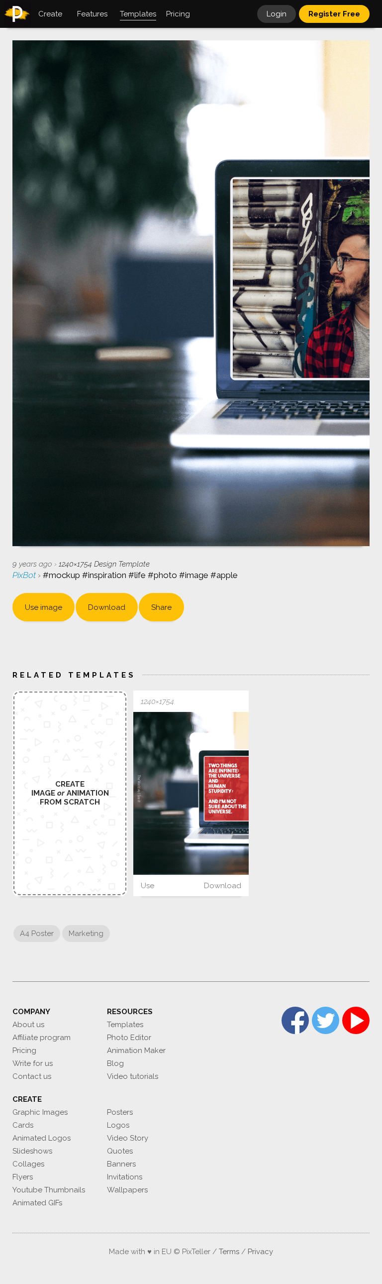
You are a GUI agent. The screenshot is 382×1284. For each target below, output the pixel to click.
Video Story (127, 1138)
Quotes (120, 1151)
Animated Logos (41, 1138)
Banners (121, 1164)
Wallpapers (127, 1189)
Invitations (124, 1176)
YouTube (356, 1020)
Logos (118, 1125)
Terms (229, 1251)
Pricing (24, 1050)
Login (276, 13)
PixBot (25, 575)
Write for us (32, 1063)
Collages (28, 1164)
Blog (115, 1063)
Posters (120, 1112)
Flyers (22, 1176)
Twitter (325, 1020)
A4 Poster (37, 933)
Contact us (31, 1076)
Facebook (295, 1020)
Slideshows (32, 1151)
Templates (125, 1024)
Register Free (334, 13)
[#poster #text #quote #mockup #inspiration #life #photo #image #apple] (190, 793)
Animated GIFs (37, 1202)
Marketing (86, 933)
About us (28, 1024)
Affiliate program (41, 1037)
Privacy (260, 1251)
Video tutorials (132, 1076)
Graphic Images (40, 1112)
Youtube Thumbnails (48, 1189)
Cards (22, 1125)
